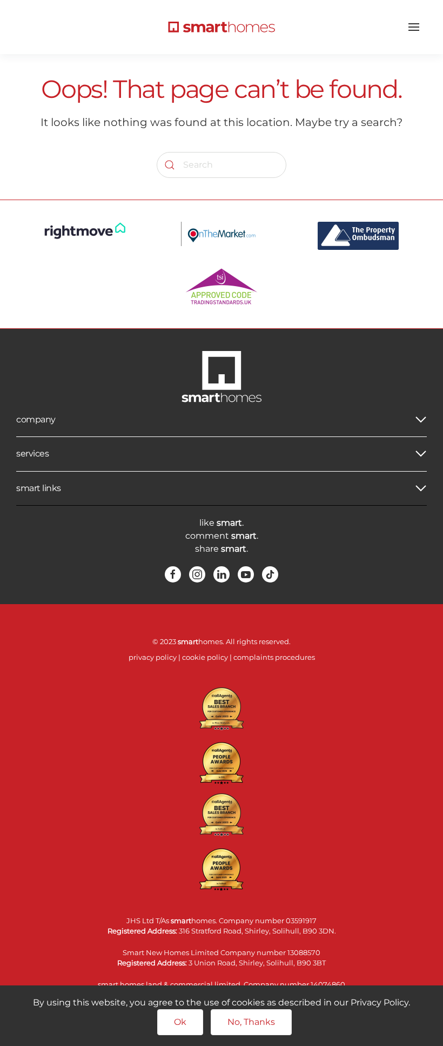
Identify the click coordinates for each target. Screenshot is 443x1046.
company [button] (36, 419)
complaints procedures (274, 657)
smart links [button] (38, 488)
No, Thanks (251, 1022)
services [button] (32, 453)
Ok (180, 1022)
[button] (414, 27)
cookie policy (205, 657)
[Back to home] (221, 27)
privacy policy (153, 657)
